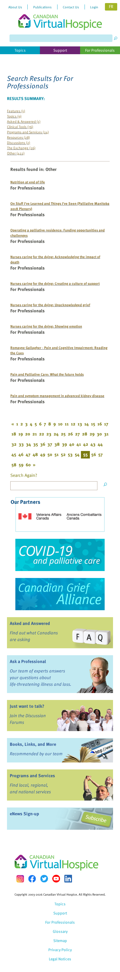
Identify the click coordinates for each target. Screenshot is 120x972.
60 (28, 464)
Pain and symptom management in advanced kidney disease (57, 395)
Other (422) (16, 153)
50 (49, 454)
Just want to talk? (27, 706)
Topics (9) (14, 116)
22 (41, 433)
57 (100, 454)
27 (77, 433)
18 (13, 433)
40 (71, 444)
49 (42, 454)
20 (27, 433)
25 (63, 433)
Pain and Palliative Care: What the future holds (47, 374)
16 (99, 423)
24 (56, 433)
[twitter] (44, 879)
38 (57, 444)
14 (86, 423)
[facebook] (32, 879)
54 (77, 454)
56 (93, 454)
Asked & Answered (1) (23, 121)
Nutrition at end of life (27, 182)
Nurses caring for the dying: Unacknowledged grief (50, 304)
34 (28, 444)
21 (34, 433)
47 (28, 454)
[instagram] (20, 879)
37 (49, 444)
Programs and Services (32, 775)
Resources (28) (18, 137)
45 (13, 454)
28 (84, 433)
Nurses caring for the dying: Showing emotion (46, 326)
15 (93, 423)
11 (67, 423)
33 (21, 444)
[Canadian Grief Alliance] (60, 594)
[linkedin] (68, 879)
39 (64, 444)
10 (60, 423)
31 (106, 433)
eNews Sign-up (24, 813)
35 (35, 444)
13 (80, 423)
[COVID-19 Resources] (60, 555)
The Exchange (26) (21, 147)
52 (63, 454)
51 (56, 454)
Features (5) (16, 110)
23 (48, 433)
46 (20, 454)
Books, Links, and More (33, 744)
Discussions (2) (18, 142)
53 (70, 454)
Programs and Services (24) (28, 131)
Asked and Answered (30, 623)
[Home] (60, 15)
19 (20, 433)
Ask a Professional (28, 661)
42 (85, 444)
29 (92, 433)
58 (13, 464)
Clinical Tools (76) (20, 126)
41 (78, 444)
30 (99, 433)
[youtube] (56, 879)
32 (13, 444)
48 (35, 454)
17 (106, 423)
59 (21, 464)
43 (92, 444)
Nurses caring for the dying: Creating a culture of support (55, 283)
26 (70, 433)
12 (73, 423)
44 (100, 444)
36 (42, 444)
